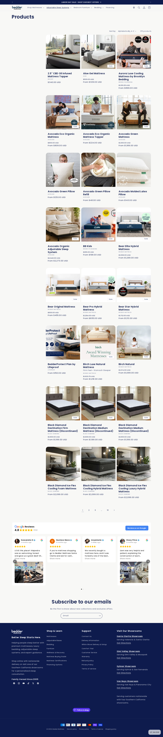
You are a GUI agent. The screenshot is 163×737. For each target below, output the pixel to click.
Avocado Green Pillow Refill (96, 193)
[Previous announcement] (12, 2)
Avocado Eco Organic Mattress (61, 135)
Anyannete (96, 540)
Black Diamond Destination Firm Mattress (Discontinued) (63, 428)
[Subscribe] (99, 616)
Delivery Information (90, 640)
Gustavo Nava (63, 540)
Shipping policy (110, 729)
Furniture (50, 648)
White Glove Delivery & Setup (94, 644)
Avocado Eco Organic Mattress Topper (96, 135)
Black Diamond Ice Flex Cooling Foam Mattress (62, 487)
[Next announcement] (150, 2)
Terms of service (89, 669)
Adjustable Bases (54, 640)
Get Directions (124, 643)
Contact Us (86, 636)
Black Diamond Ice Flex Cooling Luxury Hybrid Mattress (133, 488)
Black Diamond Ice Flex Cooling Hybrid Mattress (98, 487)
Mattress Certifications (57, 661)
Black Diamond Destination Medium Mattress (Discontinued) (98, 428)
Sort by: (112, 31)
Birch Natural (127, 364)
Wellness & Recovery (56, 652)
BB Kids (87, 246)
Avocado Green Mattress (128, 135)
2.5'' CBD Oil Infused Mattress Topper (60, 75)
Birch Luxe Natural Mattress (94, 366)
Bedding (50, 644)
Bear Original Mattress (61, 306)
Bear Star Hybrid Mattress (129, 308)
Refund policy (88, 661)
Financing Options (54, 665)
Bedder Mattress (58, 729)
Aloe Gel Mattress (94, 73)
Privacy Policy (87, 665)
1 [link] (82, 510)
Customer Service (89, 652)
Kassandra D (27, 540)
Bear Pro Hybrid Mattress (92, 308)
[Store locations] (133, 7)
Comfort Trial (87, 648)
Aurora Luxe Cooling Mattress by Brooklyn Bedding (132, 76)
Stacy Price (131, 540)
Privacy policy (84, 729)
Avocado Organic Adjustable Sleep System (59, 249)
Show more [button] (20, 558)
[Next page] (114, 510)
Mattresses (51, 636)
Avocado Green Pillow (61, 191)
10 (108, 510)
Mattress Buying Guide (56, 656)
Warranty (86, 656)
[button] (35, 7)
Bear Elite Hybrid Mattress (129, 248)
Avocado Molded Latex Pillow (133, 193)
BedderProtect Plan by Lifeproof (62, 366)
